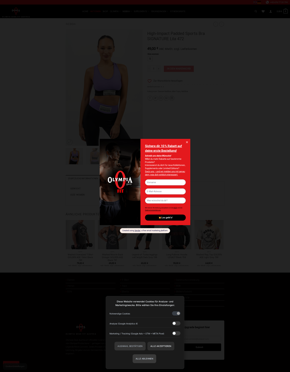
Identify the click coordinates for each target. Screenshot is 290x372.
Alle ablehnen (144, 358)
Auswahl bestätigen (130, 346)
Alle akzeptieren (160, 346)
